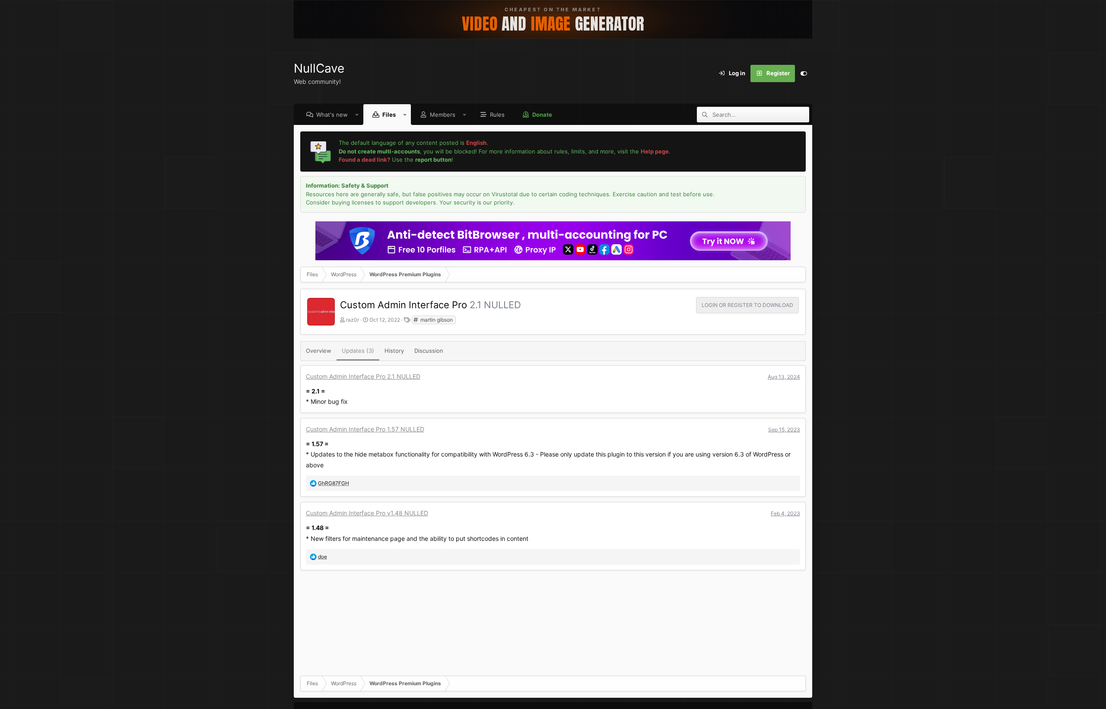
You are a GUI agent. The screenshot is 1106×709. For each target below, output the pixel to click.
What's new (332, 114)
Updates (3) (358, 350)
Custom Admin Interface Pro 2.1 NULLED (363, 376)
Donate (542, 114)
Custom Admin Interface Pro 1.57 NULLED (365, 429)
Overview (318, 350)
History (394, 350)
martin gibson (436, 319)
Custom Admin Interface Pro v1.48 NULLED (367, 513)
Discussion (428, 350)
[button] (357, 114)
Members (442, 114)
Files (389, 114)
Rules (497, 114)
